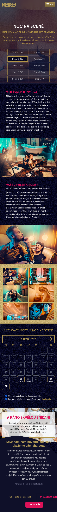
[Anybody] (9, 5)
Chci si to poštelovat (20, 497)
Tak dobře (34, 505)
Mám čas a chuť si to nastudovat (28, 484)
